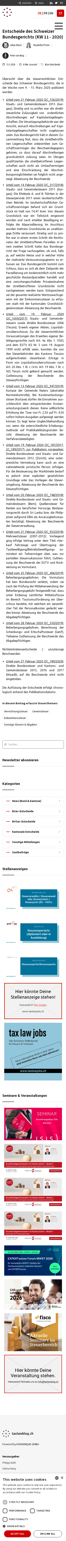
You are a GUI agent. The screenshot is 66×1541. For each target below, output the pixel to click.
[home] (7, 12)
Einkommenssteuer (15, 718)
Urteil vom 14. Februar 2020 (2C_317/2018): (35, 185)
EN (51, 13)
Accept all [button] (18, 1533)
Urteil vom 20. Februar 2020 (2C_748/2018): (35, 495)
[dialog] (33, 1507)
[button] (58, 26)
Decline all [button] (47, 1533)
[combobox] (57, 1478)
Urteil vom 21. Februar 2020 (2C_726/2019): (35, 99)
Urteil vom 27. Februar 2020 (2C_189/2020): (35, 661)
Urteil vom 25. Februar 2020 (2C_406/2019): (35, 573)
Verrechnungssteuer (16, 711)
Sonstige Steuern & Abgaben (20, 724)
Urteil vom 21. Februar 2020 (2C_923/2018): (35, 531)
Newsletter (60, 13)
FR (45, 13)
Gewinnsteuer (40, 711)
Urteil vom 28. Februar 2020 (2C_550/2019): (35, 623)
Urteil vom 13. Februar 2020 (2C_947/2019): (35, 386)
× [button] (61, 1477)
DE (40, 13)
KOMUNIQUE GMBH (27, 1444)
